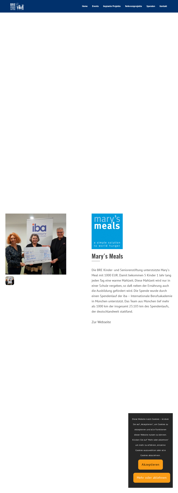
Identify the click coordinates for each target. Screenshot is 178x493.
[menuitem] (85, 6)
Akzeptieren (150, 464)
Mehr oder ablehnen (152, 478)
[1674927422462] (9, 280)
